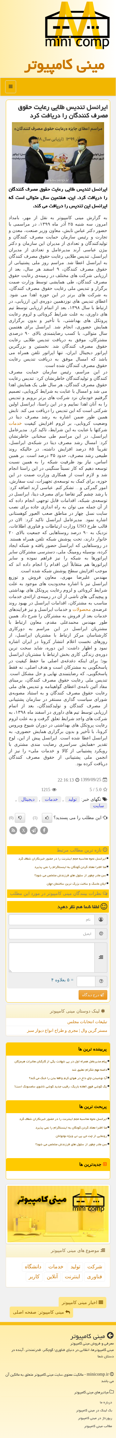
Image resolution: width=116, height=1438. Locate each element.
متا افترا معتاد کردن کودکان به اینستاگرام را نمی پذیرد (70, 867)
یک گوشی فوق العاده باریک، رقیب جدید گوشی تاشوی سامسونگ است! (61, 1086)
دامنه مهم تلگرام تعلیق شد (89, 1070)
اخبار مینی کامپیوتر (80, 1302)
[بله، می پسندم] (47, 818)
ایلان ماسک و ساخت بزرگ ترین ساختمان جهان (76, 883)
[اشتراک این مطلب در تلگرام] (33, 829)
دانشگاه (33, 1266)
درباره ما (106, 1402)
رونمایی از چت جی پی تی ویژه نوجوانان (81, 1136)
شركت (94, 1266)
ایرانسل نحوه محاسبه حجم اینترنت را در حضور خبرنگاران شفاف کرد (62, 858)
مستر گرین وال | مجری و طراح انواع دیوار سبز (67, 1030)
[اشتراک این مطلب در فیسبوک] (44, 829)
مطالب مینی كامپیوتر (98, 1426)
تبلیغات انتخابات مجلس (87, 1021)
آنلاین (52, 1276)
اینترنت (72, 1276)
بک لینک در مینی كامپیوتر (94, 1410)
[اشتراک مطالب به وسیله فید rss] (13, 829)
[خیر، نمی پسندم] (20, 818)
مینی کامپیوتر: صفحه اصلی (39, 1312)
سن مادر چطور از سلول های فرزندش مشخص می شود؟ (70, 875)
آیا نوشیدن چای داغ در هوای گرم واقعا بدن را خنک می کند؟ (68, 1078)
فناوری (94, 1276)
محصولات (81, 609)
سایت (98, 805)
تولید (72, 799)
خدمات (15, 423)
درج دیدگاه (91, 995)
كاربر (34, 1276)
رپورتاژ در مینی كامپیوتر (95, 1418)
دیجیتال (27, 799)
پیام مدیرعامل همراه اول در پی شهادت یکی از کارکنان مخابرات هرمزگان (61, 1061)
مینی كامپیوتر (64, 64)
